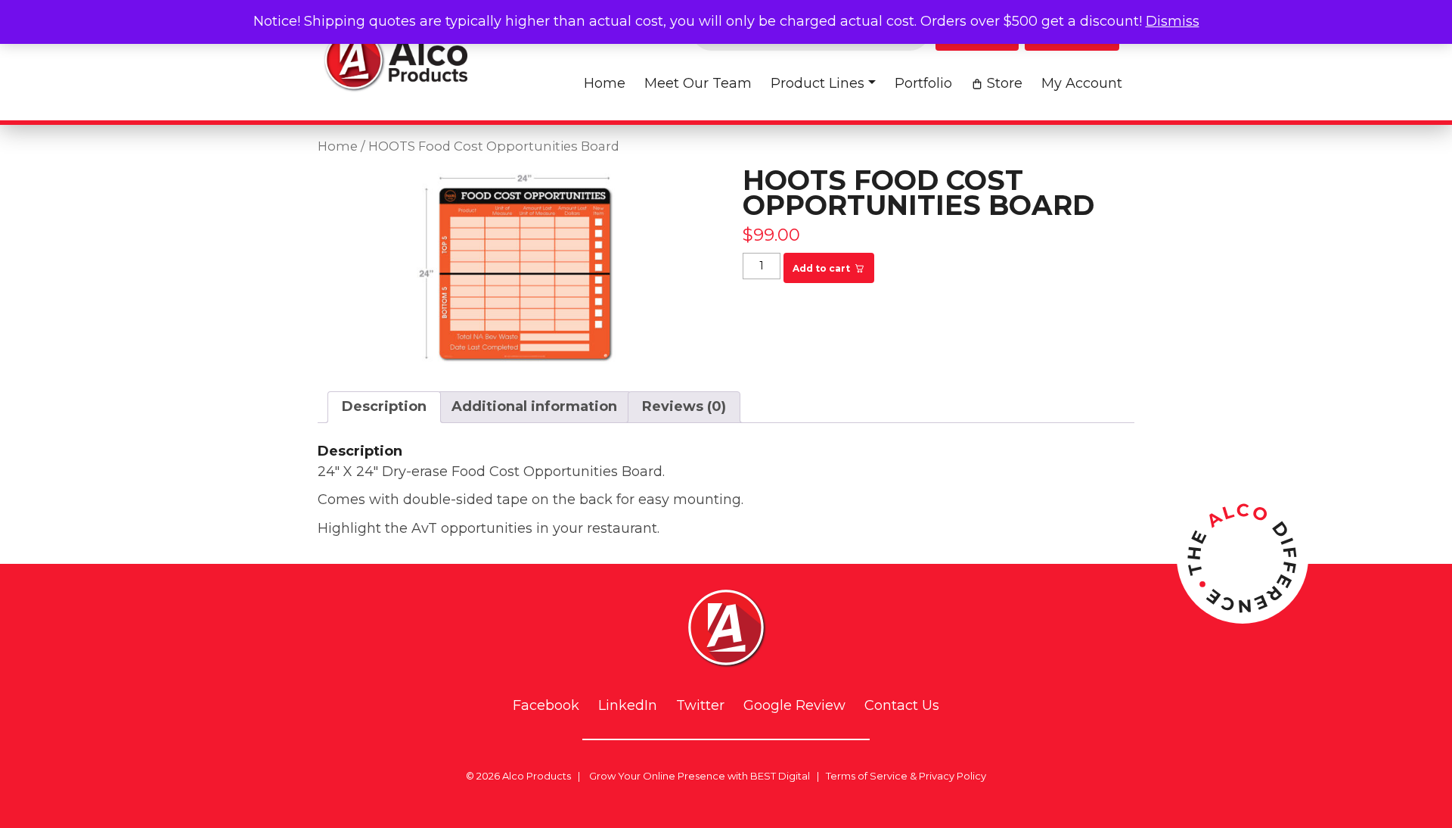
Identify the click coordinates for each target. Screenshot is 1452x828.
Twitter (700, 706)
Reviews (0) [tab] (684, 406)
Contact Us (901, 706)
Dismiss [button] (1172, 21)
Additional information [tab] (534, 406)
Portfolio (923, 83)
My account (1081, 83)
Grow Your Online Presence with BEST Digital (699, 776)
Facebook (546, 706)
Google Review (794, 706)
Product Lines (817, 83)
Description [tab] (384, 406)
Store (1004, 83)
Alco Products (536, 776)
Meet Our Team (698, 83)
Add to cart (821, 268)
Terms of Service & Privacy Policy (906, 776)
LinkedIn (627, 706)
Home (604, 83)
